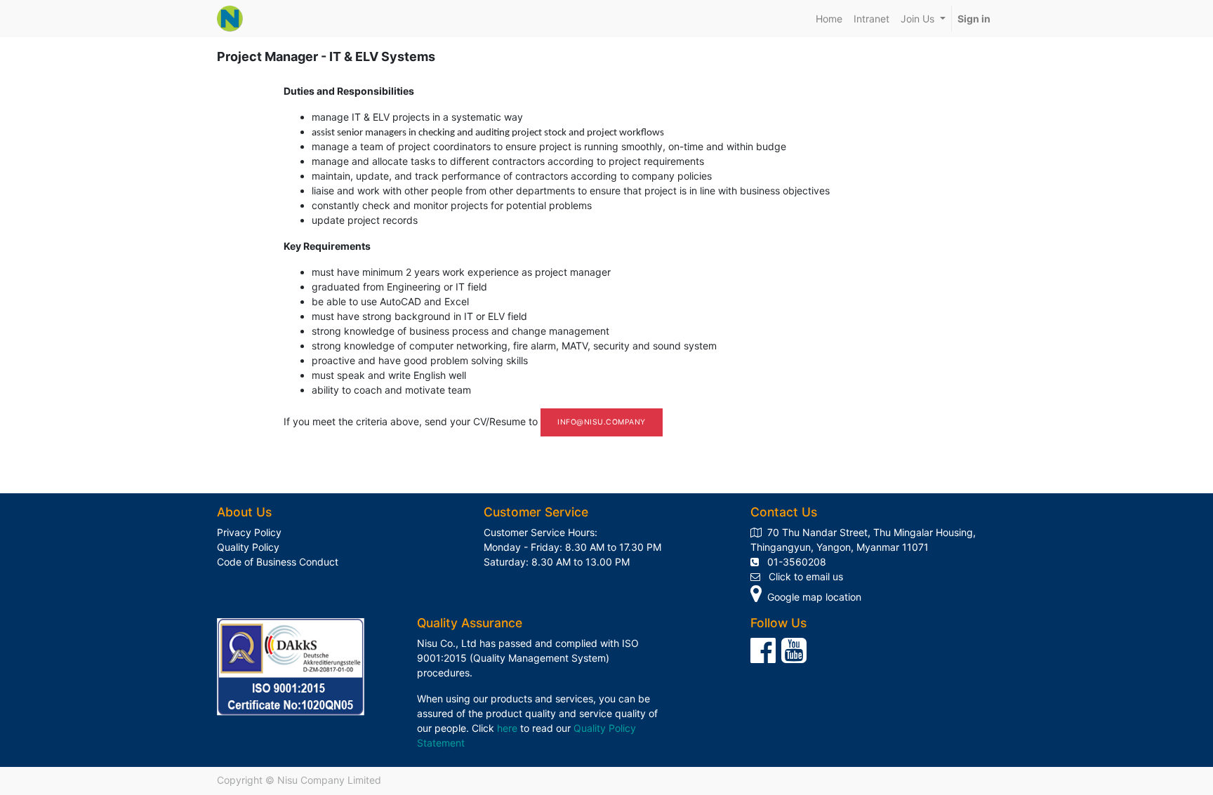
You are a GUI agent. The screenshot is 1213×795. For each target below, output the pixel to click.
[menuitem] (829, 19)
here (507, 728)
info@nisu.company (601, 422)
